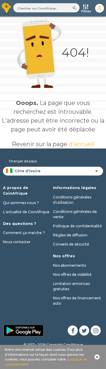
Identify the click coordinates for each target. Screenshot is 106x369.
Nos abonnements (69, 265)
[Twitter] (84, 330)
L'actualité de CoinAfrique (26, 212)
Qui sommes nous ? (21, 203)
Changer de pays (23, 161)
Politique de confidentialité (77, 226)
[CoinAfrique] (6, 8)
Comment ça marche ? (24, 233)
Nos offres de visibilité (72, 274)
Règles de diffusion (70, 235)
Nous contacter (17, 242)
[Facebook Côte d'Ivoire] (73, 330)
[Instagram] (96, 330)
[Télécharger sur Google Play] (23, 330)
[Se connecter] (99, 8)
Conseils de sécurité (71, 244)
